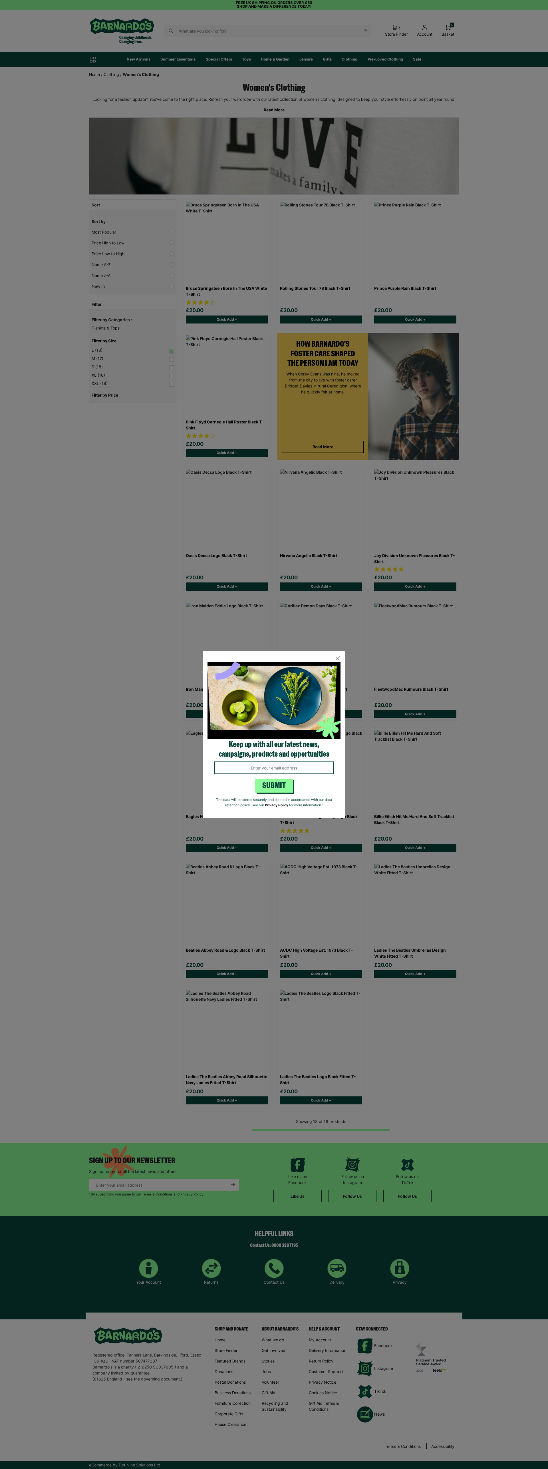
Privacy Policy (276, 805)
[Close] (338, 659)
